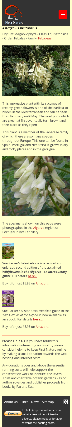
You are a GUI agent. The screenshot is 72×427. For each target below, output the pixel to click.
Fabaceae (44, 38)
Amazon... (42, 283)
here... (32, 276)
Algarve (38, 227)
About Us (11, 402)
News (35, 402)
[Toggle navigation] (63, 14)
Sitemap (48, 402)
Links (24, 402)
